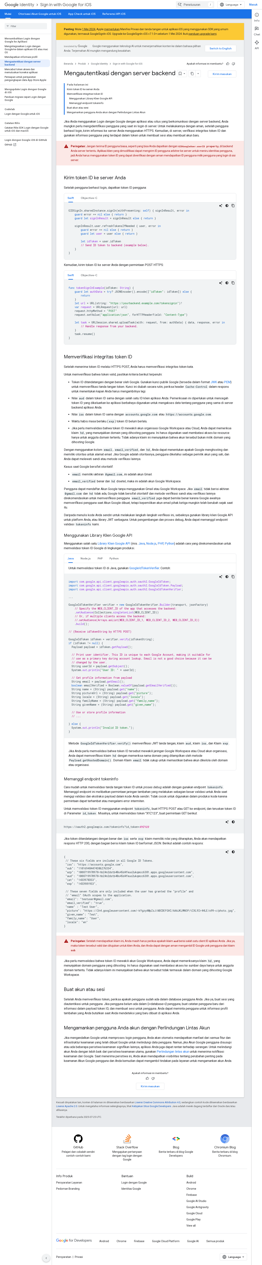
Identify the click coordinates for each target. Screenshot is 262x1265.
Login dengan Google (134, 1182)
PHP (160, 543)
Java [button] (71, 558)
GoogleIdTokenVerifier (144, 568)
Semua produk (215, 1241)
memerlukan (112, 29)
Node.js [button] (86, 558)
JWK (214, 382)
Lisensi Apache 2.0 (66, 1106)
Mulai (8, 14)
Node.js (151, 543)
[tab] (70, 197)
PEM (227, 382)
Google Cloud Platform (166, 1241)
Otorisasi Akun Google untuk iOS (39, 14)
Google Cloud (194, 1213)
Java (141, 543)
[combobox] (195, 4)
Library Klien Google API (114, 543)
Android (191, 1182)
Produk (82, 63)
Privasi (79, 1256)
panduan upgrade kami (203, 33)
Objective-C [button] (89, 198)
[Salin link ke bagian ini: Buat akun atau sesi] (108, 990)
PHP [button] (100, 558)
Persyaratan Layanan (69, 1182)
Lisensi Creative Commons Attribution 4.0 (157, 1102)
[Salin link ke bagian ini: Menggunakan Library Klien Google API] (136, 535)
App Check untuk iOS (82, 14)
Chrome (191, 1188)
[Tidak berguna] (233, 64)
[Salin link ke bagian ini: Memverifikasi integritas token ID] (136, 357)
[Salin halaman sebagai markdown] (192, 73)
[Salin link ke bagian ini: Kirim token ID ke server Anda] (129, 178)
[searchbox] (26, 26)
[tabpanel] (150, 231)
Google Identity (99, 63)
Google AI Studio (196, 1201)
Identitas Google (131, 1188)
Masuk (253, 4)
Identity (27, 4)
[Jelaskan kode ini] (221, 206)
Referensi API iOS (113, 14)
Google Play (193, 1219)
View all (191, 1225)
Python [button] (114, 558)
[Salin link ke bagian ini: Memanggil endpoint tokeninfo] (122, 779)
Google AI (193, 1241)
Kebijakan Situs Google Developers (151, 1106)
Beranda (68, 63)
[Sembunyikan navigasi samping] (46, 1258)
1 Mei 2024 (88, 29)
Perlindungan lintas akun (173, 1051)
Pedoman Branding (68, 1188)
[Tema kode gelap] (227, 206)
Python (169, 543)
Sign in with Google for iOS (65, 4)
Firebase (191, 1194)
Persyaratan (63, 1256)
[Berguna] (228, 64)
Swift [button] (71, 198)
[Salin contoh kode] (233, 206)
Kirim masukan (222, 74)
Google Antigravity (197, 1207)
